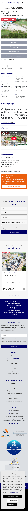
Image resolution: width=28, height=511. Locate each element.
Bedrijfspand (14, 398)
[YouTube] (17, 423)
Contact (14, 368)
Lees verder (8, 122)
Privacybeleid (3, 228)
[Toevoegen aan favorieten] (23, 20)
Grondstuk (14, 396)
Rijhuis (14, 383)
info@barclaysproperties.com (15, 416)
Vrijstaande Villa (14, 391)
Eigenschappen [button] (13, 358)
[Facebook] (9, 423)
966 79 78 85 (15, 411)
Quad (14, 388)
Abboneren (14, 346)
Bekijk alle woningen (14, 401)
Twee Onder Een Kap (14, 393)
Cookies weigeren (12, 504)
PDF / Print (14, 47)
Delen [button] (13, 42)
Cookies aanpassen (12, 500)
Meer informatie (13, 492)
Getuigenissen (13, 371)
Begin (13, 356)
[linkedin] (12, 423)
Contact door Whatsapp (14, 56)
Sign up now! (13, 186)
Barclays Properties (13, 2)
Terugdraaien (8, 59)
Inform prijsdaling (14, 51)
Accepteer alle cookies (13, 496)
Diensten (13, 363)
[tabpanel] (14, 271)
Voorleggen (15, 232)
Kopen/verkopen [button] (13, 361)
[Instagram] (15, 423)
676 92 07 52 (15, 413)
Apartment (14, 386)
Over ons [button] (13, 366)
